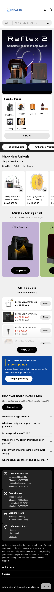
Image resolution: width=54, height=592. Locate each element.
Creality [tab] (6, 166)
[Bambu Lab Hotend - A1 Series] (8, 330)
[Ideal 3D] (27, 62)
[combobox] (27, 23)
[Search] (48, 22)
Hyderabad (14, 533)
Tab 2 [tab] (16, 166)
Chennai (13, 530)
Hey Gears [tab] (28, 166)
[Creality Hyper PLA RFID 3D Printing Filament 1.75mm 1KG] (37, 182)
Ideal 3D (12, 587)
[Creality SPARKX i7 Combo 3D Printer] (13, 182)
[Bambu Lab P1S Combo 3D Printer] (8, 317)
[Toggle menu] (3, 9)
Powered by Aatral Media (28, 587)
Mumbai (13, 536)
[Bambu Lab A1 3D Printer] (8, 303)
